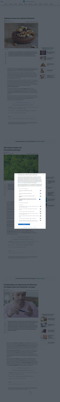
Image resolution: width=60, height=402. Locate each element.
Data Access (30, 227)
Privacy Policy (34, 227)
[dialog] (30, 201)
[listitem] (30, 188)
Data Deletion (25, 227)
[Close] (44, 175)
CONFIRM (24, 224)
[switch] (40, 190)
